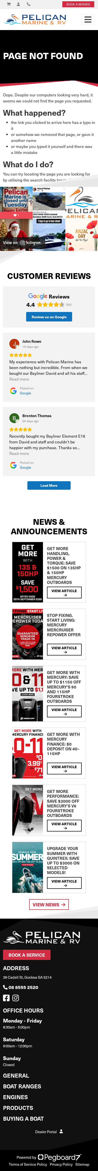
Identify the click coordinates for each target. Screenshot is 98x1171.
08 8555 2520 (23, 987)
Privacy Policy (61, 1164)
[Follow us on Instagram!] (16, 999)
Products (18, 1107)
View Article (64, 590)
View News (46, 904)
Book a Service (27, 955)
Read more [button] (19, 379)
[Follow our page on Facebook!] (7, 999)
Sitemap (82, 1164)
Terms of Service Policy (28, 1164)
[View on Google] (14, 344)
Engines (15, 1097)
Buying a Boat (23, 1118)
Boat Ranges (22, 1086)
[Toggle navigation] (88, 19)
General (16, 1075)
